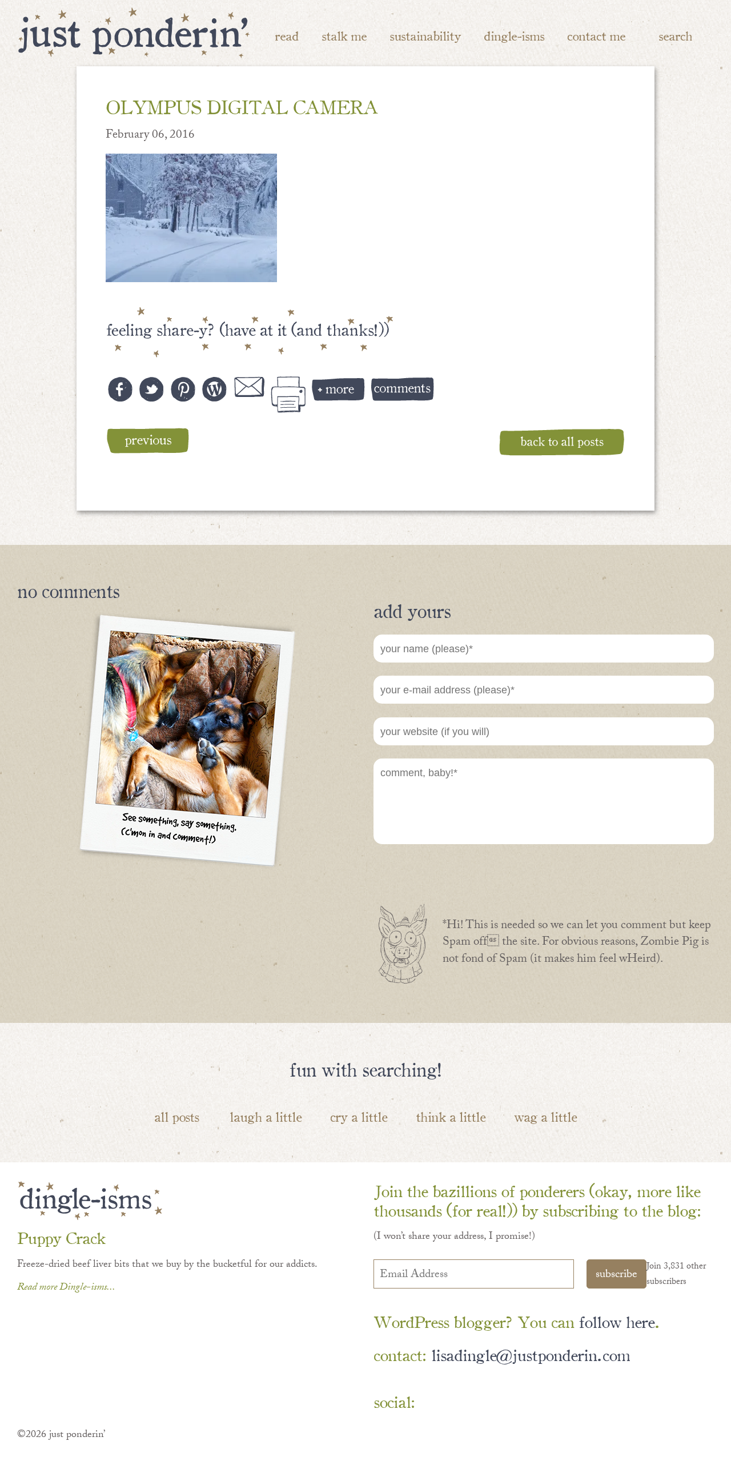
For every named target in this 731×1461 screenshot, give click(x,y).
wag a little (545, 1116)
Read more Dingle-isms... (66, 1288)
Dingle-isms (514, 35)
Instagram (535, 1402)
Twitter (502, 1402)
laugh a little (266, 1116)
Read (287, 35)
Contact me (596, 35)
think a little (450, 1116)
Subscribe (616, 1275)
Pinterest (469, 1402)
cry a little (358, 1116)
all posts (176, 1116)
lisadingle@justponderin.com (530, 1353)
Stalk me (344, 35)
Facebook (436, 1402)
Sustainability (425, 35)
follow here (616, 1320)
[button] (191, 218)
